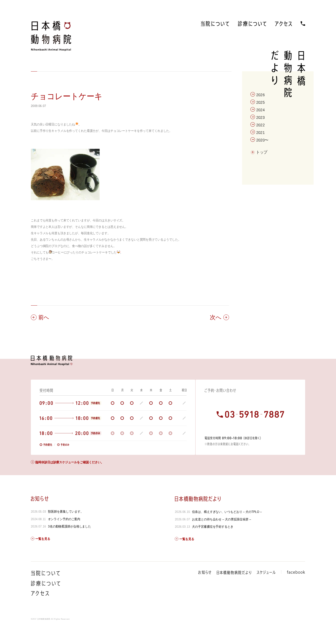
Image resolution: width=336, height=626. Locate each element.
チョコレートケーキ (66, 96)
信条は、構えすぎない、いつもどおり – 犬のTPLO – (227, 512)
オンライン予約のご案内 (64, 519)
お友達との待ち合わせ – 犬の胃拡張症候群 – (221, 519)
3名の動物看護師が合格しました (69, 526)
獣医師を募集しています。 (65, 511)
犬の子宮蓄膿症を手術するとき (212, 526)
